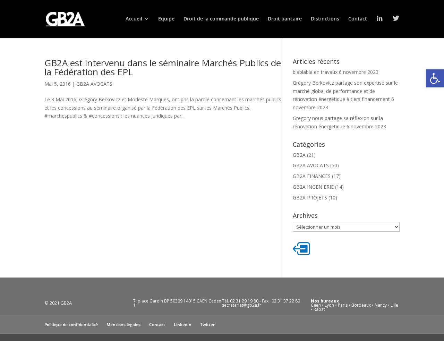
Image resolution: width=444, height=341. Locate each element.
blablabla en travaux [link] (315, 72)
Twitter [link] (207, 324)
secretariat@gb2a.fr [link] (241, 305)
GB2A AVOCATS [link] (94, 83)
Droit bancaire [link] (285, 19)
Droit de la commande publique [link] (221, 19)
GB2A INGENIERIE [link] (313, 187)
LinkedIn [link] (182, 324)
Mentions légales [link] (123, 324)
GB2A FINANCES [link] (312, 176)
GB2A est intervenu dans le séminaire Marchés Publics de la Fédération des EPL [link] (162, 67)
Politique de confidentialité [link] (71, 324)
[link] (435, 78)
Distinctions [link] (325, 19)
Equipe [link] (166, 19)
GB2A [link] (299, 155)
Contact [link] (357, 19)
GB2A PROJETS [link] (310, 197)
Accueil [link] (134, 19)
